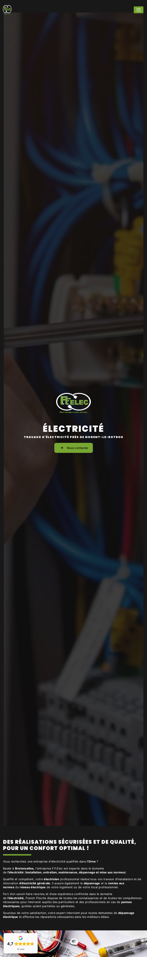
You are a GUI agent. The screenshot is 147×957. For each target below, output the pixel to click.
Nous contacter (77, 448)
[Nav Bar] (138, 9)
